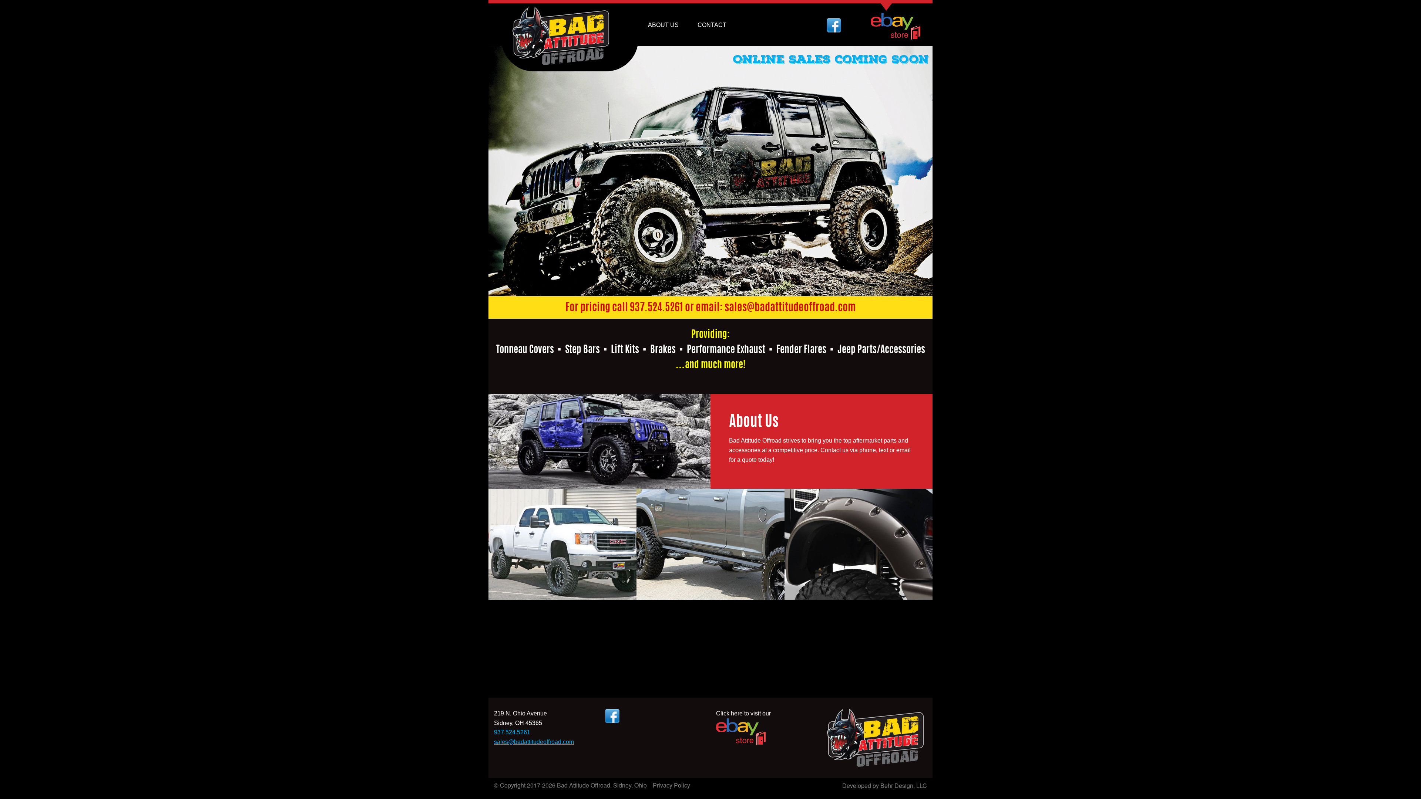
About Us (663, 25)
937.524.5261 (656, 308)
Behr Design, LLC (903, 785)
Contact (712, 25)
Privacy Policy (671, 785)
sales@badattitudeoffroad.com (790, 308)
